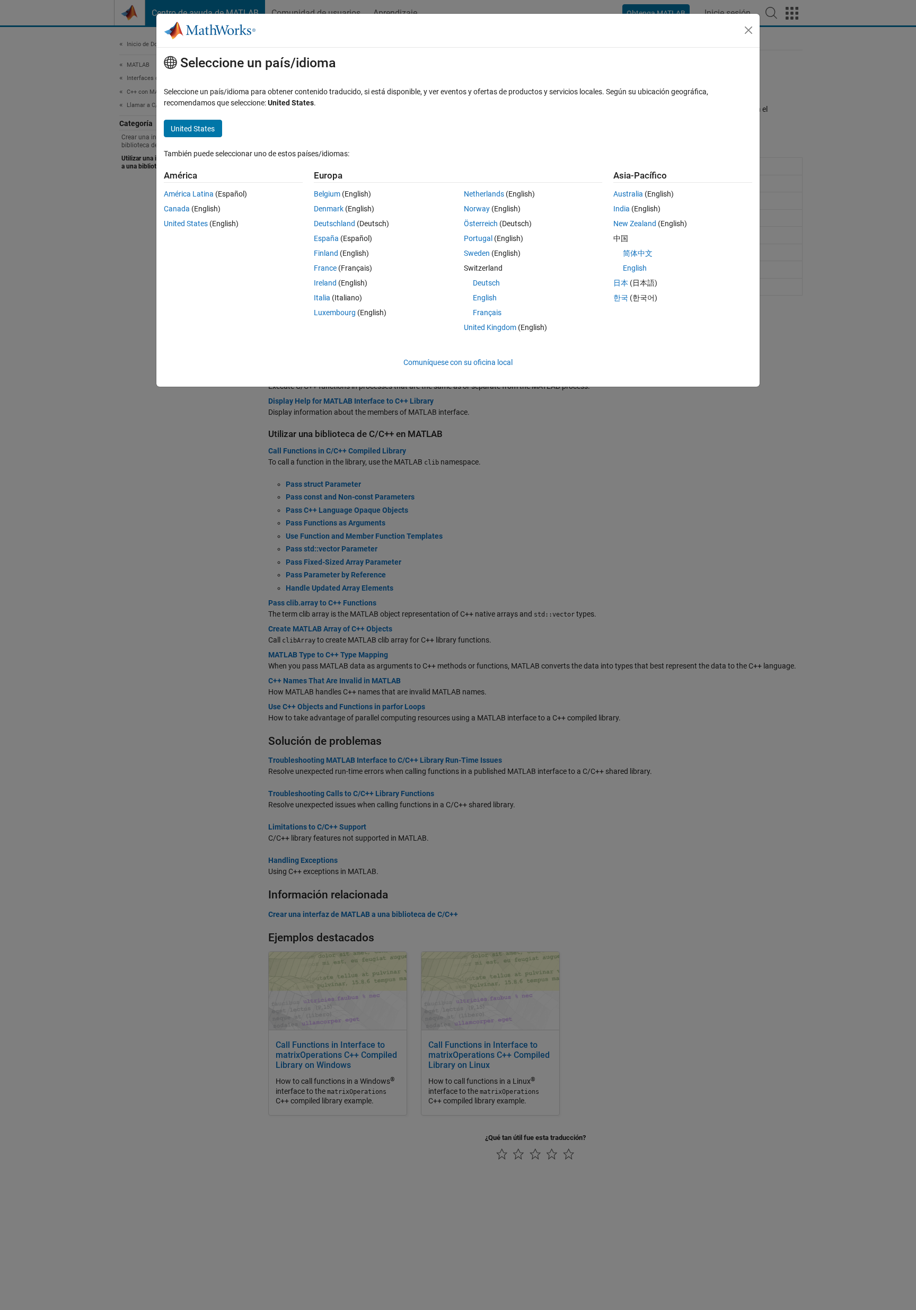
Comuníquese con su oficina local (458, 362)
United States (186, 223)
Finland (326, 253)
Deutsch (486, 283)
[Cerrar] (748, 30)
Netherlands (484, 194)
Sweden (477, 253)
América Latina (189, 194)
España (326, 238)
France (325, 268)
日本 (620, 283)
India (621, 208)
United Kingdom (490, 327)
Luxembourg (335, 312)
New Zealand (634, 223)
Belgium (327, 194)
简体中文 (638, 253)
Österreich (481, 223)
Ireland (325, 283)
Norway (477, 208)
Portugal (478, 238)
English (485, 297)
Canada (177, 208)
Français (487, 312)
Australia (628, 194)
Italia (322, 297)
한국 (620, 297)
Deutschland (334, 223)
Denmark (329, 208)
